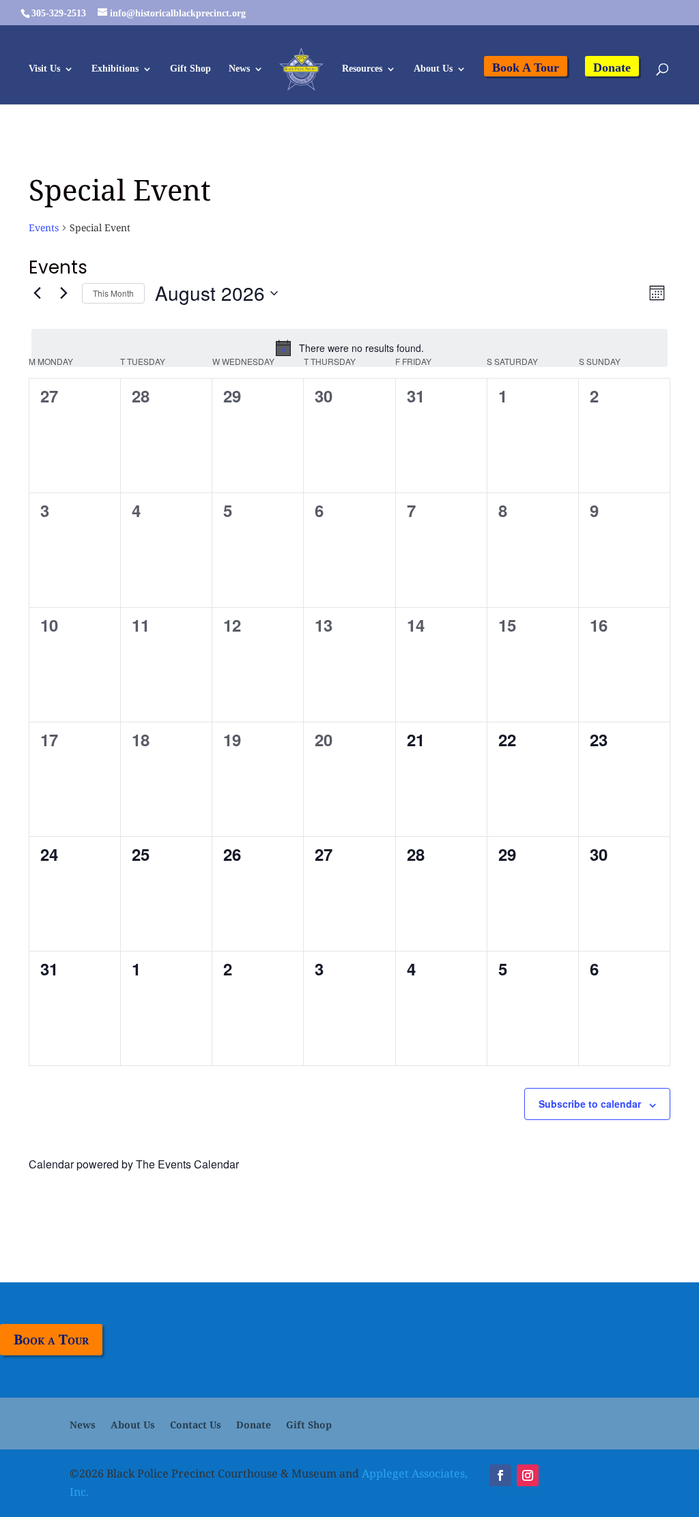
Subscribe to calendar (590, 1103)
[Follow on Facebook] (500, 1475)
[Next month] (63, 293)
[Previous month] (37, 293)
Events (44, 227)
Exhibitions (115, 69)
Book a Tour (51, 1339)
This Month (113, 293)
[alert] (349, 348)
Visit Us (44, 69)
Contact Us (195, 1425)
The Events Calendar (187, 1164)
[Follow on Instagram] (528, 1475)
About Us (433, 69)
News (239, 69)
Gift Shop (190, 69)
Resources (362, 69)
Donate (612, 67)
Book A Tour (525, 67)
